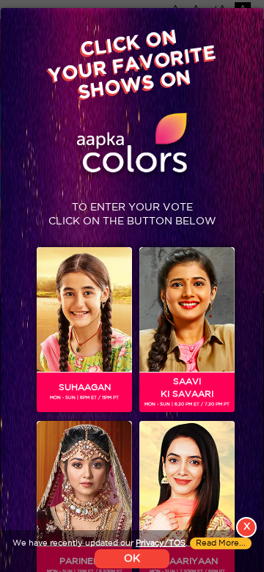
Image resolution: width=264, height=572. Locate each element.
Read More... (221, 543)
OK (132, 558)
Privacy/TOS (161, 543)
